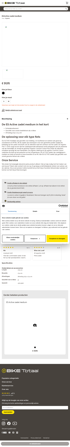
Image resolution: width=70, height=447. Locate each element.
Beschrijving (7, 119)
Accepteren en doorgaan (57, 238)
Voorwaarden (24, 438)
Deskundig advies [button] (14, 202)
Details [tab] (35, 211)
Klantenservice (7, 386)
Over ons (5, 389)
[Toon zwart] (3, 93)
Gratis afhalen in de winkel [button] (17, 183)
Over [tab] (57, 211)
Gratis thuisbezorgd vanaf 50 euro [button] (20, 192)
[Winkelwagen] (67, 3)
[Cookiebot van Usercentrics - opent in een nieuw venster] (60, 206)
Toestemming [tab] (12, 211)
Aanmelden (8, 412)
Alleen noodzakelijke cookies (12, 238)
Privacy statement (36, 438)
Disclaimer (46, 438)
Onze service (7, 382)
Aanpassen (34, 238)
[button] (66, 9)
